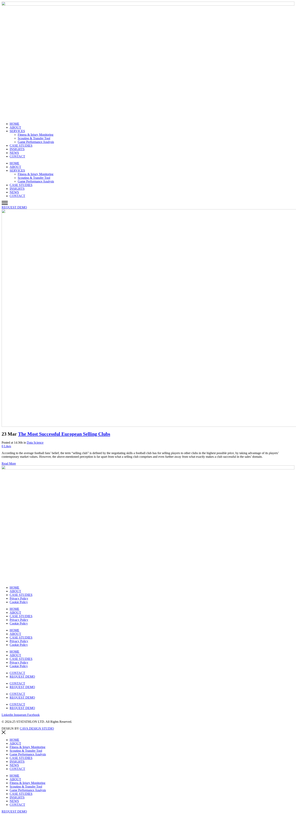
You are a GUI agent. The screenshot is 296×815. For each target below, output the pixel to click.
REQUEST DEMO (22, 676)
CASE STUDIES (21, 145)
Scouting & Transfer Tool (34, 138)
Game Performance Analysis (36, 142)
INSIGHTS (17, 149)
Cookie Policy (19, 602)
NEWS (14, 152)
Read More (9, 463)
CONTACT (17, 156)
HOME (14, 123)
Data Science (35, 442)
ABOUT (15, 127)
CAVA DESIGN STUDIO (37, 728)
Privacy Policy (19, 598)
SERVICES (17, 131)
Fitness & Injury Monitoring (35, 134)
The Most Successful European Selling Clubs (64, 434)
